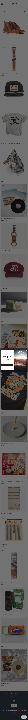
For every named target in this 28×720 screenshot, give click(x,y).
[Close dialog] (26, 350)
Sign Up (7, 364)
